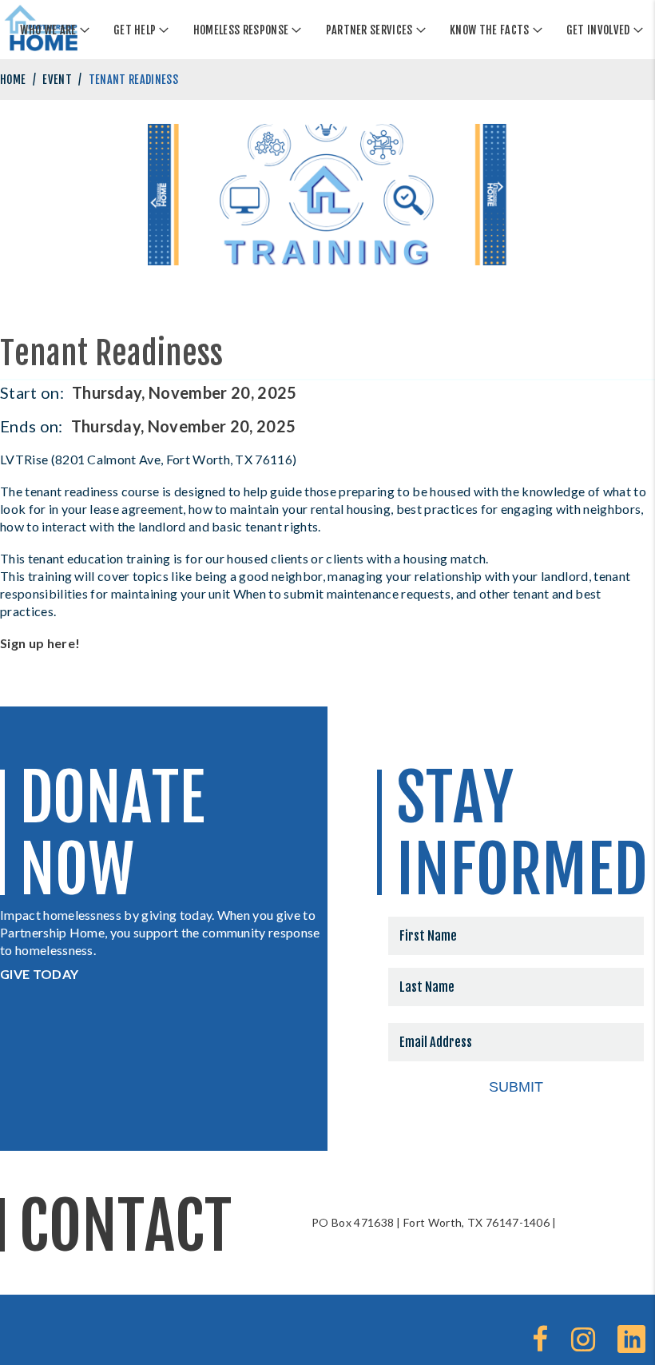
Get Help (135, 30)
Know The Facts (489, 30)
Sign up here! (40, 643)
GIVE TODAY (39, 973)
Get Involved (598, 30)
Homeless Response (240, 30)
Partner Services (369, 30)
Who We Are (48, 30)
